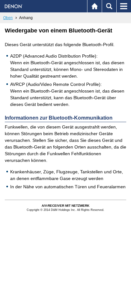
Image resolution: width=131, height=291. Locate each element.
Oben (8, 18)
